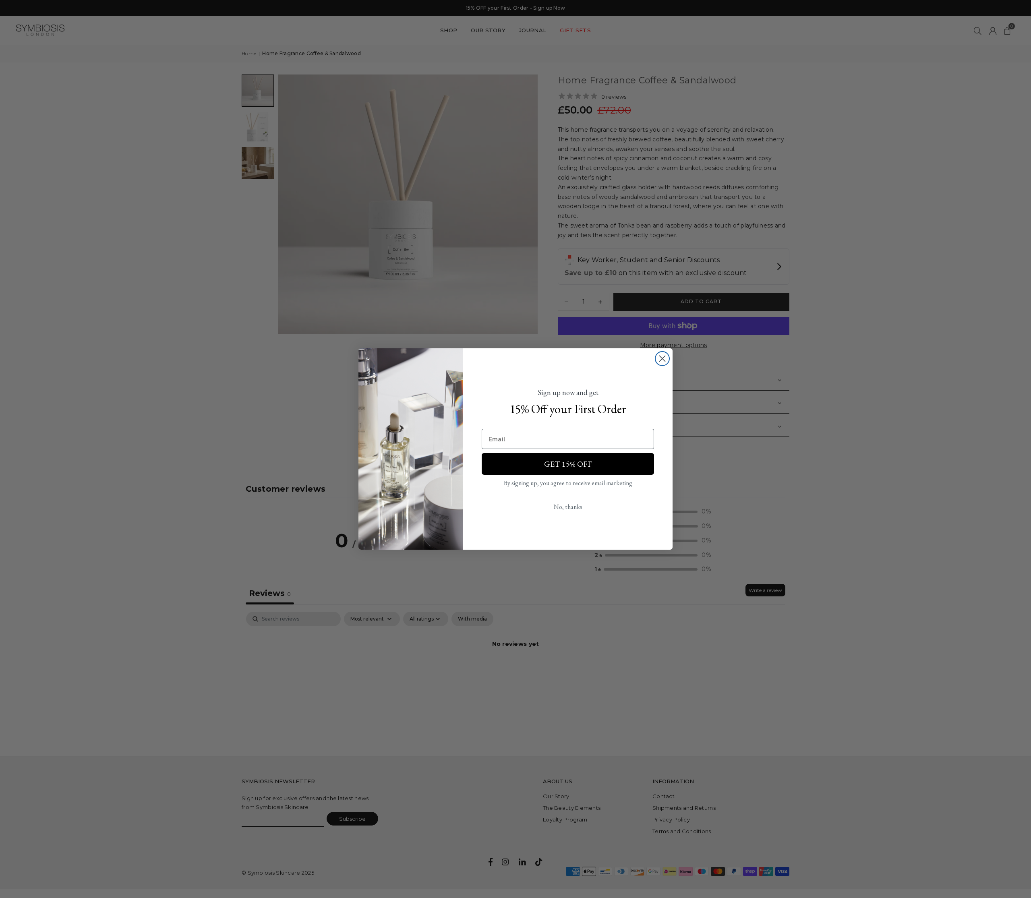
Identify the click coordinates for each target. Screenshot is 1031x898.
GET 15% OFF (568, 464)
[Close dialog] (662, 359)
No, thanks (568, 507)
